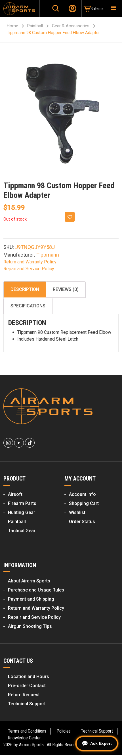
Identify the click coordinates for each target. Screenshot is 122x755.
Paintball (35, 25)
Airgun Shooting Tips (30, 626)
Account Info (82, 494)
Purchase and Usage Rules (36, 590)
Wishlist (77, 512)
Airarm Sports (31, 744)
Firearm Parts (22, 503)
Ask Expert (101, 743)
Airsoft (15, 494)
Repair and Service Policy (28, 268)
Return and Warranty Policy (29, 262)
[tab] (24, 289)
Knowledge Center (24, 738)
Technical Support (27, 703)
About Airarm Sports (29, 581)
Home (12, 25)
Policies (63, 731)
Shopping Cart (84, 503)
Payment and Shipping (31, 599)
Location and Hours (28, 676)
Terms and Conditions (27, 731)
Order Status (82, 521)
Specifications (27, 306)
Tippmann (47, 255)
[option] (61, 114)
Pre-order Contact (27, 685)
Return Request (24, 694)
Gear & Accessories (70, 25)
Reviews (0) (66, 289)
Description (24, 289)
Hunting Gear (21, 512)
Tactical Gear (21, 530)
